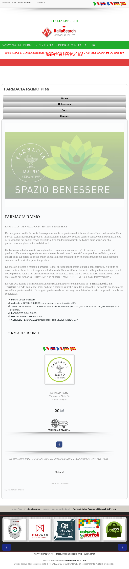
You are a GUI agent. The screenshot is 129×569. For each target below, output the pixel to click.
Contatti (64, 116)
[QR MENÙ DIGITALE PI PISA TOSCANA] (64, 529)
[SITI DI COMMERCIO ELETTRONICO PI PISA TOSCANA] (114, 529)
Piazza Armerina (62, 554)
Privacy (59, 472)
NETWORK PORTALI (76, 560)
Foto (64, 110)
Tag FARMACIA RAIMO (14, 490)
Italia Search (89, 554)
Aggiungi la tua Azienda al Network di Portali (94, 509)
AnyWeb (38, 554)
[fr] (109, 4)
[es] (123, 4)
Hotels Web (76, 554)
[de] (116, 4)
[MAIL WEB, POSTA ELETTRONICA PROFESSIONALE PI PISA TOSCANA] (40, 529)
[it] (96, 4)
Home (64, 98)
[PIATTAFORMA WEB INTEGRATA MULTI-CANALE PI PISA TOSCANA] (15, 529)
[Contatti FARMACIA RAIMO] (59, 410)
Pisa (45, 554)
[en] (103, 4)
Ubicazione (64, 104)
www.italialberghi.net (32, 509)
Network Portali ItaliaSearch (29, 3)
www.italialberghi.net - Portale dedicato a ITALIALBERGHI (51, 45)
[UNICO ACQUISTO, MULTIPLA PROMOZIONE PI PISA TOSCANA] (89, 529)
